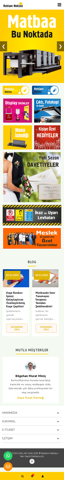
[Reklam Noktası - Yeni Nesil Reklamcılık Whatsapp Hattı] (8, 455)
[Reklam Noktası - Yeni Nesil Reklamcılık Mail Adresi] (8, 466)
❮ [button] (3, 46)
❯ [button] (60, 46)
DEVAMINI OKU (17, 328)
